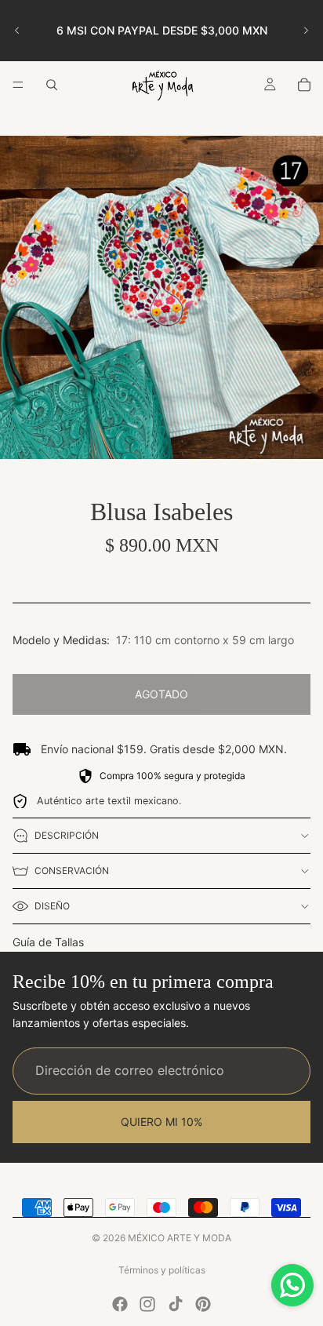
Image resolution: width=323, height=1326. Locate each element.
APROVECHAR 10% (161, 780)
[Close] (295, 496)
